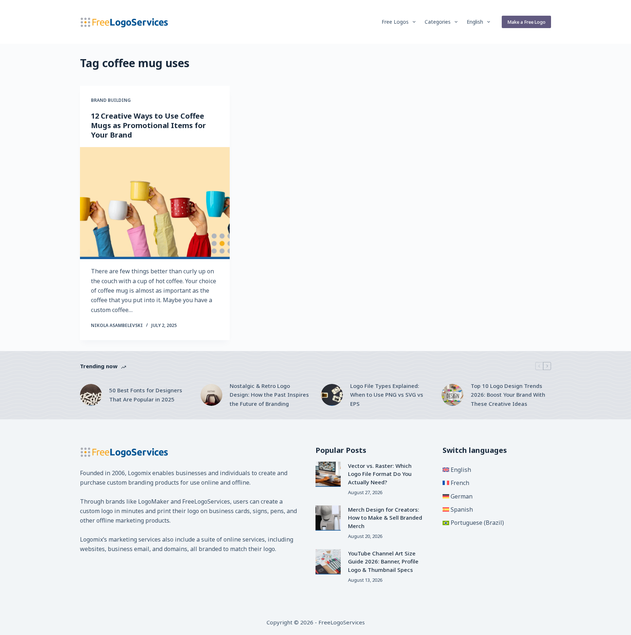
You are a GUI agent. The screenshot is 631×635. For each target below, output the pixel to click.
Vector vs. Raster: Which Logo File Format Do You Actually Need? (380, 474)
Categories (438, 21)
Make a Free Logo (526, 22)
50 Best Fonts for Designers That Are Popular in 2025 (145, 394)
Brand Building (111, 100)
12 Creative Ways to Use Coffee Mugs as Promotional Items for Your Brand (148, 125)
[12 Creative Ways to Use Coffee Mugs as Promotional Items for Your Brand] (155, 203)
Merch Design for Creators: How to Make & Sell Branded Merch (385, 518)
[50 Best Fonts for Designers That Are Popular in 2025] (91, 395)
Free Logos (395, 21)
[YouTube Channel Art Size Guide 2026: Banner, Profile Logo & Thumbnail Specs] (328, 561)
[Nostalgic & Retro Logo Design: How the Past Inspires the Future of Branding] (211, 395)
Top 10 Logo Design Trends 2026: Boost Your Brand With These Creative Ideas (508, 395)
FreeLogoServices (206, 501)
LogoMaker (153, 501)
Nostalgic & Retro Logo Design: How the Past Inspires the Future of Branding (269, 395)
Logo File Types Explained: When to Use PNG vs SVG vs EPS (386, 395)
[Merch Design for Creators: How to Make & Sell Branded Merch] (328, 518)
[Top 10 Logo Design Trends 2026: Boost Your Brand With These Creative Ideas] (452, 395)
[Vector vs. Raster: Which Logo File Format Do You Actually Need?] (328, 474)
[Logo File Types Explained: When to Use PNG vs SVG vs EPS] (332, 395)
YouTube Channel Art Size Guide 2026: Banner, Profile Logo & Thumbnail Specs (383, 561)
